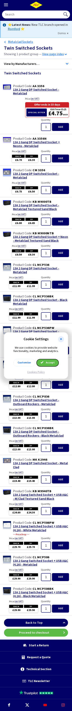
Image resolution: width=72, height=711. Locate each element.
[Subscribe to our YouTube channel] (45, 705)
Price (32, 99)
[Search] (66, 14)
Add (60, 127)
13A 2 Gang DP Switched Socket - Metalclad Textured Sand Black (36, 207)
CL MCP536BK (43, 296)
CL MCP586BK (43, 589)
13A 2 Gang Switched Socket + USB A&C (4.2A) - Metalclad (40, 563)
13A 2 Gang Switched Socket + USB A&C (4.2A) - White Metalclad (40, 528)
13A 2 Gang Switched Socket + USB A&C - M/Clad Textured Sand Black (40, 497)
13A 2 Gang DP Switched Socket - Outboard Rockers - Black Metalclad (38, 433)
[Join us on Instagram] (63, 705)
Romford (14, 29)
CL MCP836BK (43, 428)
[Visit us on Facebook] (9, 705)
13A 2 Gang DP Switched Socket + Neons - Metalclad (36, 144)
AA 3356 (38, 86)
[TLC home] (36, 5)
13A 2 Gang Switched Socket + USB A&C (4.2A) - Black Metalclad (40, 594)
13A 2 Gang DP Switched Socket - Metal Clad (40, 465)
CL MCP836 (41, 396)
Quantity (45, 120)
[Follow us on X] (27, 705)
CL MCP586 (41, 557)
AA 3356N (40, 138)
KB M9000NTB (43, 233)
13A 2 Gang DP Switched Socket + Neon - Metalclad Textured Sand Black (40, 239)
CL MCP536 (41, 265)
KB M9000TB (42, 202)
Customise (24, 363)
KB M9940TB (42, 491)
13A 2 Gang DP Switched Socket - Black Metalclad (40, 302)
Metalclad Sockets (20, 42)
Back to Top (34, 623)
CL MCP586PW (43, 523)
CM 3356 (39, 170)
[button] (61, 339)
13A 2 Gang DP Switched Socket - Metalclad (36, 91)
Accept (50, 363)
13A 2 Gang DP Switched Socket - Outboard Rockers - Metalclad (36, 402)
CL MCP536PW (43, 328)
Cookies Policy (36, 372)
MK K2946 (40, 459)
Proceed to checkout (34, 632)
